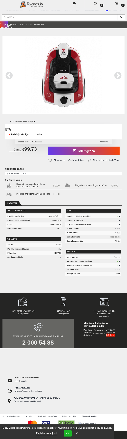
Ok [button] (67, 433)
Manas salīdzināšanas (14, 10)
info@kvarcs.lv (21, 381)
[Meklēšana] (121, 17)
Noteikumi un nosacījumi (50, 10)
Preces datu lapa (17, 174)
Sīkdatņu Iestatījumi (92, 10)
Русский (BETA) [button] (115, 10)
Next (118, 75)
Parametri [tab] (12, 203)
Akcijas (13, 25)
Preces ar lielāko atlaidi (32, 25)
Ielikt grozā (86, 151)
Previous (9, 75)
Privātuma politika (72, 10)
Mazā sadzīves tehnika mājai (22, 121)
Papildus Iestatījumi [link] (46, 433)
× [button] (77, 433)
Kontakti (32, 10)
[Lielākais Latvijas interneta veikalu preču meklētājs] (68, 423)
